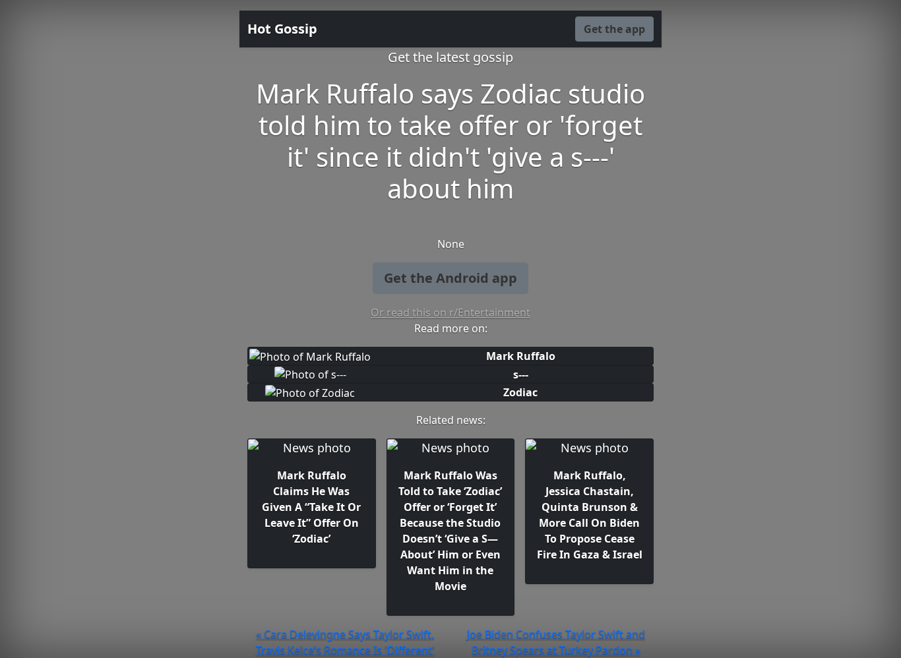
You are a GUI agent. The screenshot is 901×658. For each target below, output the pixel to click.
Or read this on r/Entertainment (450, 312)
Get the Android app (450, 278)
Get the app (614, 29)
